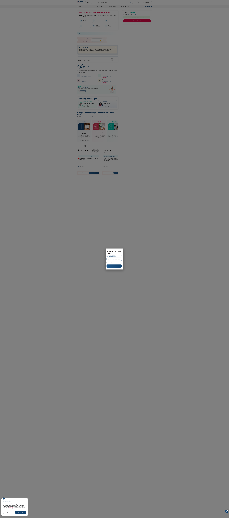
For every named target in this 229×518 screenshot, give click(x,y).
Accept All (20, 512)
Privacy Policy (11, 507)
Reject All (9, 512)
